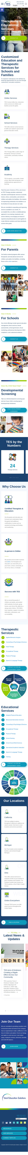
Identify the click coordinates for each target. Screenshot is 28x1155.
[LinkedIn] (14, 1123)
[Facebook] (3, 1123)
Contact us (14, 268)
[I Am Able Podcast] (18, 1123)
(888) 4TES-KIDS (20, 1)
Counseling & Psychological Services (16, 642)
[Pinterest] (25, 1123)
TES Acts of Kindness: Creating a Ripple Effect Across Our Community (12, 973)
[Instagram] (7, 1123)
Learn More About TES (14, 231)
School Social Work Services (14, 743)
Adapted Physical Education (14, 715)
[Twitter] (10, 1123)
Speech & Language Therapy (14, 660)
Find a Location (14, 922)
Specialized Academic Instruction (15, 747)
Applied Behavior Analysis (13, 637)
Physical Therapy (11, 656)
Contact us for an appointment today (14, 668)
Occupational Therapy (12, 651)
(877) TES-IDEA (20, 3)
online (8, 561)
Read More (7, 995)
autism (10, 261)
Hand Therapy (10, 646)
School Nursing (10, 738)
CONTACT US (14, 38)
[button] (2, 10)
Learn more (14, 1046)
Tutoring (8, 756)
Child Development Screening (14, 410)
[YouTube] (21, 1123)
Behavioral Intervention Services (15, 719)
